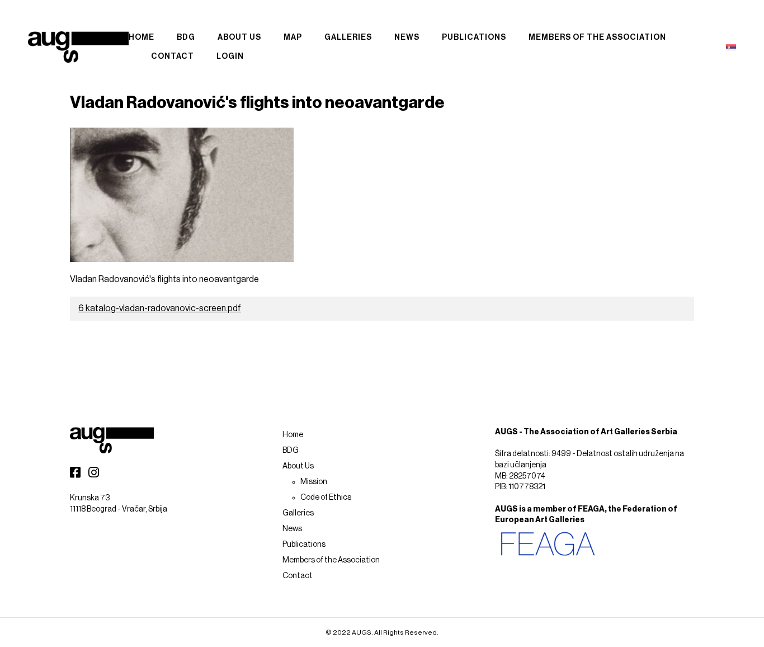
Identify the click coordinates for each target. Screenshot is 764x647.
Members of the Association (597, 37)
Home (141, 37)
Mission (313, 482)
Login (230, 56)
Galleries (348, 37)
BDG (186, 37)
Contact (172, 56)
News (406, 37)
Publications (474, 37)
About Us (239, 37)
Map (293, 37)
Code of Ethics (325, 497)
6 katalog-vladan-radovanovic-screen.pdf (159, 308)
